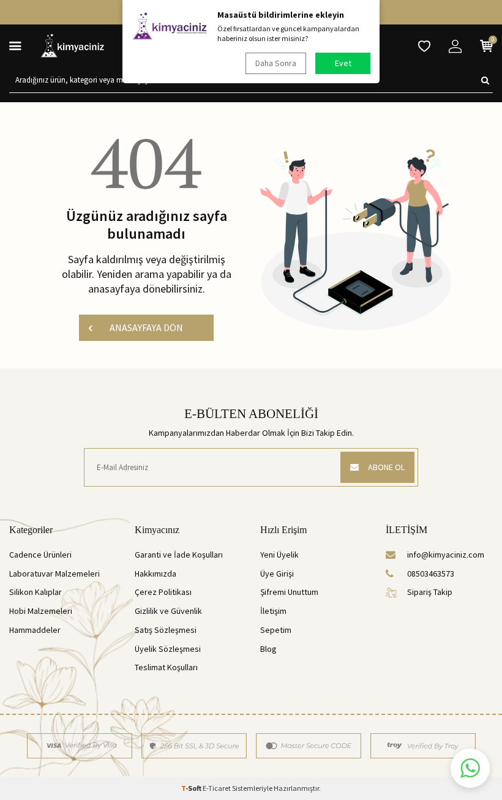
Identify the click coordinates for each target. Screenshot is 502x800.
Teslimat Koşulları (166, 667)
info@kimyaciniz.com (445, 554)
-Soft (192, 788)
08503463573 (430, 573)
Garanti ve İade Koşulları (179, 554)
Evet (343, 63)
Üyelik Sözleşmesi (168, 648)
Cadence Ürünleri (40, 554)
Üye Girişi (277, 573)
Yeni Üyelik (279, 554)
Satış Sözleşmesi (166, 629)
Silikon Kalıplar (35, 591)
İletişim (273, 610)
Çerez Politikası (163, 591)
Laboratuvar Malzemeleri (54, 573)
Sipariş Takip (429, 591)
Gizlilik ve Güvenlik (168, 610)
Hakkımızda (155, 573)
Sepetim (275, 629)
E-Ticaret (217, 788)
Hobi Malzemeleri (40, 610)
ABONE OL (386, 467)
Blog (268, 648)
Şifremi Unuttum (289, 591)
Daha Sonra (275, 63)
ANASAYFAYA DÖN (146, 327)
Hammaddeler (35, 629)
